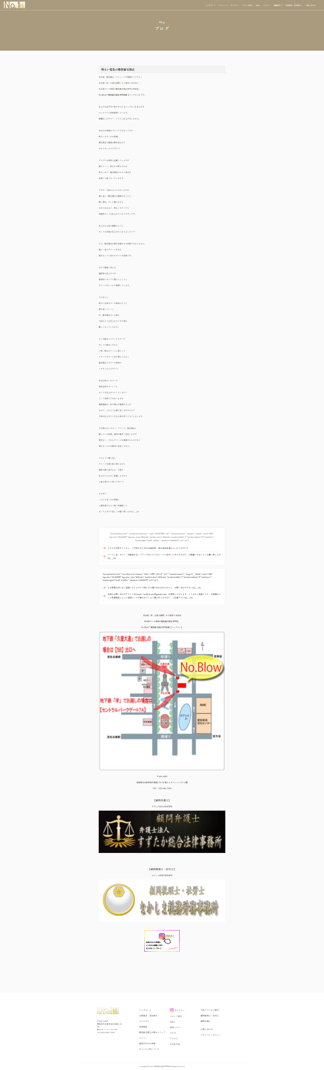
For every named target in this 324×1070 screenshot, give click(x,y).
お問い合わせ (311, 5)
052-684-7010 (108, 1032)
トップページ (145, 1009)
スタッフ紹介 (247, 5)
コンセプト (144, 1021)
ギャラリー (235, 5)
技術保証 (143, 1026)
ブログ (173, 1032)
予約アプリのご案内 (210, 1009)
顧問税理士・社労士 (210, 1015)
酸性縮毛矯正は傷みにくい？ (152, 1032)
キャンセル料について (149, 1048)
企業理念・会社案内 (148, 1015)
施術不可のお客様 (147, 1043)
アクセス (174, 1038)
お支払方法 (175, 1044)
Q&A (258, 5)
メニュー (143, 1037)
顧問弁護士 (206, 1021)
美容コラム (175, 1027)
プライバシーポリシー (211, 1034)
